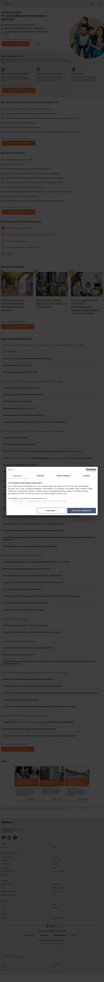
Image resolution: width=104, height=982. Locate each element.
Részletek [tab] (40, 476)
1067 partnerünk (20, 486)
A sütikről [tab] (86, 476)
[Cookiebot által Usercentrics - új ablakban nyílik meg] (87, 469)
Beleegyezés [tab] (17, 476)
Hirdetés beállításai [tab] (63, 476)
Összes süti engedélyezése (81, 510)
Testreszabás (50, 510)
